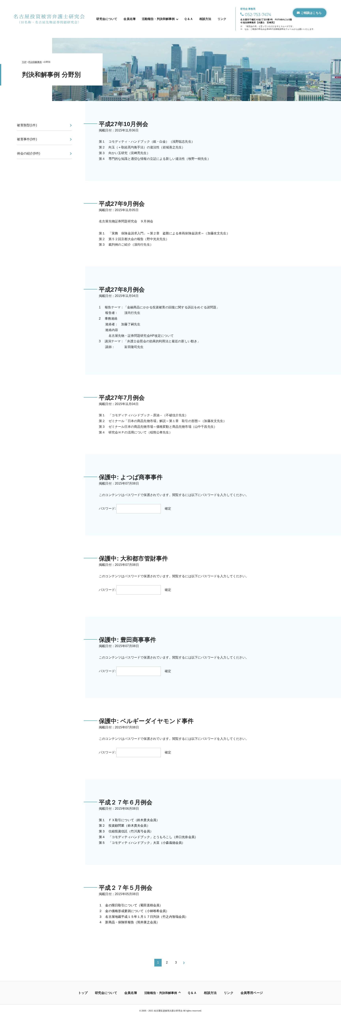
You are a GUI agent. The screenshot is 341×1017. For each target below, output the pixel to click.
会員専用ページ (252, 993)
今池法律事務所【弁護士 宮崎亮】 (258, 22)
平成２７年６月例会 (125, 802)
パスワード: (107, 508)
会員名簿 (130, 19)
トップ (83, 993)
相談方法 (205, 19)
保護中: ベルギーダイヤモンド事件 (146, 721)
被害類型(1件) (27, 125)
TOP (24, 62)
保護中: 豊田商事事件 (127, 639)
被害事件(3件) (27, 139)
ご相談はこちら (311, 12)
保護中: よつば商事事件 (131, 477)
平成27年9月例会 (122, 203)
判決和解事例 (35, 62)
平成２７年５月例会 (125, 887)
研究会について (106, 19)
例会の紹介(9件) (28, 153)
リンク (221, 19)
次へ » (184, 963)
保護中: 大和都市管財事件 (133, 558)
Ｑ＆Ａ (188, 19)
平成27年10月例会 (123, 124)
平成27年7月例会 (122, 397)
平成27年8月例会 (122, 289)
